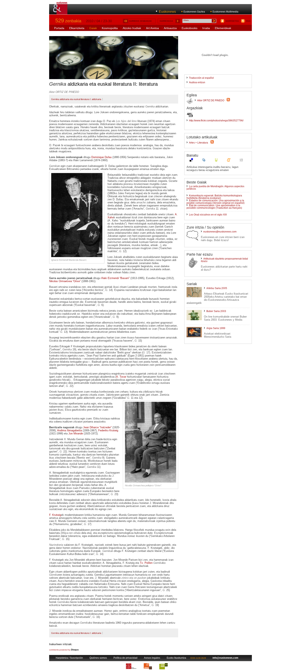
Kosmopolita (110, 28)
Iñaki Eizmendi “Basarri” (115, 278)
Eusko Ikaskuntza (176, 657)
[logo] (60, 12)
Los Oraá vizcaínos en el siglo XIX (208, 214)
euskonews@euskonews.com (219, 231)
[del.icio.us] (191, 161)
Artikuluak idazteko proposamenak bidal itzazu (224, 260)
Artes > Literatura (198, 142)
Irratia (206, 28)
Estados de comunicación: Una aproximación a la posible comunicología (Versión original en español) (215, 201)
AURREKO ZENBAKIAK (140, 21)
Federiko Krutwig (108, 430)
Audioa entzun (197, 82)
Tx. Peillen (146, 562)
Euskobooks (189, 28)
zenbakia (68, 21)
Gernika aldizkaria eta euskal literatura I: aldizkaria (76, 99)
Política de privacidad (125, 657)
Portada (59, 28)
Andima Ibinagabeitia (69, 430)
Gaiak (93, 28)
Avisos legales (152, 657)
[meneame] (228, 161)
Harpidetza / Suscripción (69, 657)
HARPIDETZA (232, 21)
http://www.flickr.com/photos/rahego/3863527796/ (216, 120)
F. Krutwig (55, 514)
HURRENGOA (166, 21)
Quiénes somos (98, 657)
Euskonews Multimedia (225, 11)
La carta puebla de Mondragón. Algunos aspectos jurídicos (215, 187)
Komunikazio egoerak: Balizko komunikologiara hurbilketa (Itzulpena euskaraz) (214, 196)
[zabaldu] (203, 161)
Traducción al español (201, 77)
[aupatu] (216, 161)
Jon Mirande (75, 433)
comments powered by (64, 650)
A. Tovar (121, 376)
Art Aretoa (152, 28)
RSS (248, 21)
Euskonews (167, 11)
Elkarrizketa (76, 28)
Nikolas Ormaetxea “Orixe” (65, 281)
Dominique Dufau (101, 157)
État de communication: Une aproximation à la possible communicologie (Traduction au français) (214, 206)
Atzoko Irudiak (132, 28)
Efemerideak (223, 28)
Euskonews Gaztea (194, 11)
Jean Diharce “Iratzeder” (97, 427)
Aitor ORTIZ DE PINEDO (210, 100)
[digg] (241, 161)
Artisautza (170, 28)
